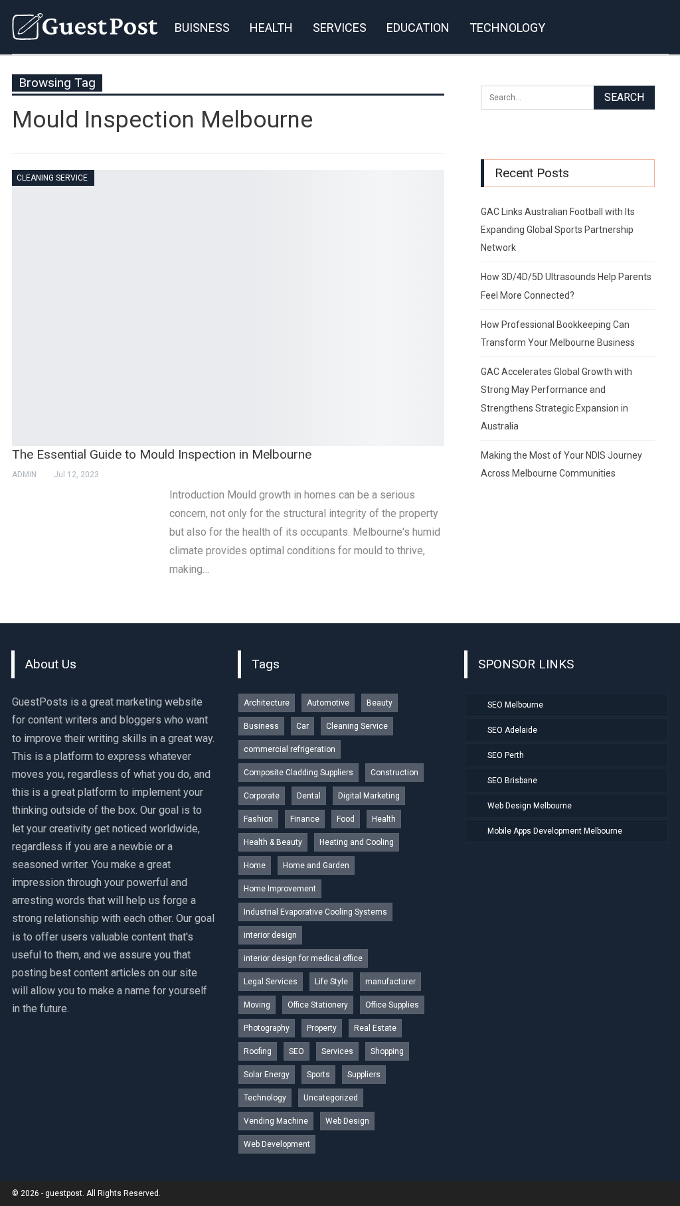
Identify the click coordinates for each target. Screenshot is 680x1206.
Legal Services (271, 981)
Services (337, 1051)
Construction (394, 772)
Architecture (267, 703)
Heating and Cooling (356, 842)
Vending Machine (276, 1121)
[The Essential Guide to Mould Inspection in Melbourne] (228, 308)
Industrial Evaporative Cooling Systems (315, 912)
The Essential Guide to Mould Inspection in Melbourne (161, 454)
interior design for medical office (303, 958)
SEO (296, 1051)
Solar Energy (267, 1074)
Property (322, 1028)
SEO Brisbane (512, 780)
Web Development (277, 1144)
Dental (309, 795)
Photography (267, 1028)
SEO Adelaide (512, 730)
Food (346, 819)
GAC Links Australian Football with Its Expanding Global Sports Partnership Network (558, 229)
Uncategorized (330, 1097)
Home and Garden (316, 865)
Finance (304, 819)
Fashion (258, 819)
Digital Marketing (369, 795)
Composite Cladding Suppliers (298, 772)
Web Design (347, 1121)
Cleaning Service (52, 178)
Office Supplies (392, 1005)
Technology (265, 1097)
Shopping (387, 1051)
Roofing (258, 1051)
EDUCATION (418, 28)
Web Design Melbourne (529, 805)
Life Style (331, 981)
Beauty (379, 703)
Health (384, 819)
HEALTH (271, 28)
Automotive (328, 703)
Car (302, 726)
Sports (318, 1074)
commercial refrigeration (289, 749)
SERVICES (340, 28)
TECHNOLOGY (507, 28)
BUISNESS (202, 28)
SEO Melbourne (515, 705)
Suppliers (364, 1074)
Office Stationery (318, 1005)
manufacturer (390, 981)
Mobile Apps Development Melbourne (554, 831)
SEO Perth (505, 755)
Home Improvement (280, 888)
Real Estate (375, 1028)
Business (261, 726)
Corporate (262, 795)
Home (255, 865)
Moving (257, 1005)
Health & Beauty (273, 842)
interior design (270, 935)
